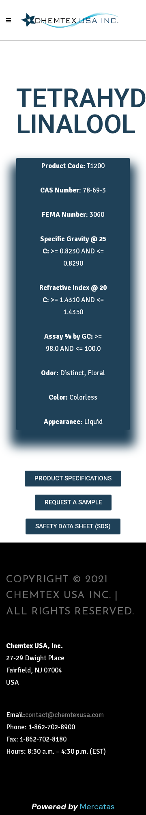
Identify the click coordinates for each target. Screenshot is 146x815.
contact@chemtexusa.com (64, 715)
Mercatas (97, 806)
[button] (73, 478)
